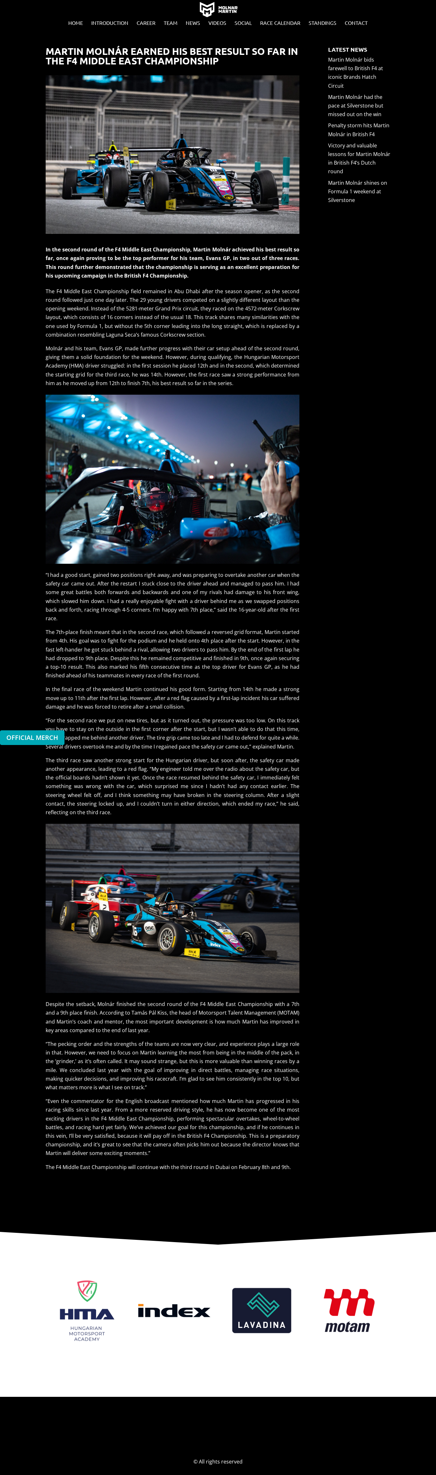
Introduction (109, 23)
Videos (217, 23)
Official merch (32, 737)
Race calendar (280, 23)
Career (146, 23)
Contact (356, 23)
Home (75, 23)
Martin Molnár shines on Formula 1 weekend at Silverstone (357, 191)
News (193, 23)
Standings (322, 23)
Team (170, 23)
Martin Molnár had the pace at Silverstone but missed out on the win (355, 105)
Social (243, 23)
